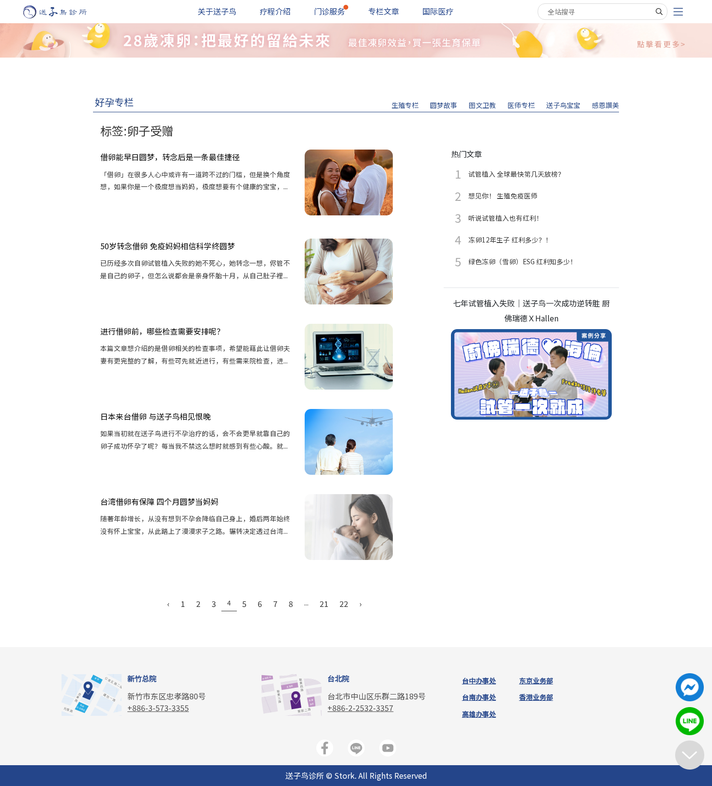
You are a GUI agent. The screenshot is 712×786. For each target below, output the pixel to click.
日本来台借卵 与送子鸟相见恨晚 (155, 416)
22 (344, 603)
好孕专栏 (114, 102)
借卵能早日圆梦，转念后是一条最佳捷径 (170, 157)
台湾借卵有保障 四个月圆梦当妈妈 (159, 501)
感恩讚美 (605, 105)
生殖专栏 (404, 105)
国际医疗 (437, 11)
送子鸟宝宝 (563, 105)
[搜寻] (659, 11)
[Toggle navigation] (678, 12)
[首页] (64, 11)
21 (324, 603)
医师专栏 (521, 105)
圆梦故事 (443, 105)
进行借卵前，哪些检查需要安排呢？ (162, 331)
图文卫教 (482, 105)
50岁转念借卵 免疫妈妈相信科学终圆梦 (167, 246)
